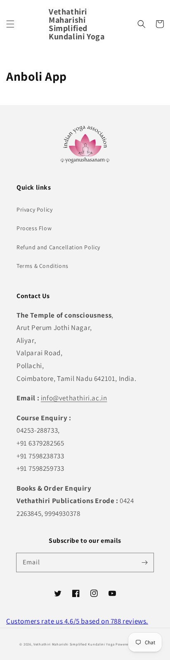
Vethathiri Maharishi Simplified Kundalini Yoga (73, 644)
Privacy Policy (34, 209)
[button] (10, 24)
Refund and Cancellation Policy (58, 247)
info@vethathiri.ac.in (74, 397)
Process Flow (34, 228)
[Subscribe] (144, 562)
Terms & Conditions (42, 266)
